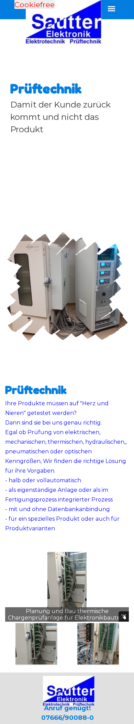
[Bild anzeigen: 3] (45, 644)
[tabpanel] (67, 107)
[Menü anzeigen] (111, 8)
